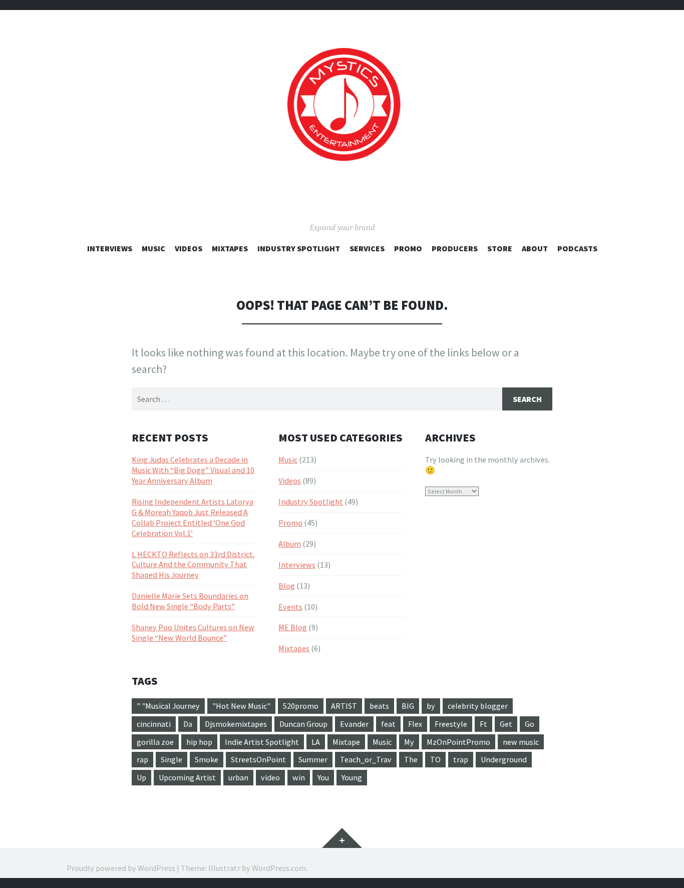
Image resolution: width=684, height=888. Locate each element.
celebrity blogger (478, 706)
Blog (286, 586)
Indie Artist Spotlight (262, 742)
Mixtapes (230, 248)
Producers (455, 248)
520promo (300, 706)
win (298, 777)
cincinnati (154, 724)
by (431, 706)
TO (435, 759)
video (270, 777)
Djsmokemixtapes (236, 724)
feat (388, 724)
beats (379, 706)
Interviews (109, 248)
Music (153, 248)
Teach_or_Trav (366, 759)
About (535, 248)
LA (315, 742)
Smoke (206, 759)
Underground (504, 759)
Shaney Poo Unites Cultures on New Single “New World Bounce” (193, 632)
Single (171, 759)
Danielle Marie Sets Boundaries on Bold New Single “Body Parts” (190, 601)
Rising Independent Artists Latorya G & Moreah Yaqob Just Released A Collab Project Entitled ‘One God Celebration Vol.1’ (192, 517)
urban (238, 777)
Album (289, 544)
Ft (483, 724)
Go (529, 724)
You (323, 777)
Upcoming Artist (187, 777)
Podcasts (577, 248)
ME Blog (292, 627)
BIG (408, 706)
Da (187, 724)
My (409, 742)
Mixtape (346, 742)
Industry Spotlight (298, 248)
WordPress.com (279, 868)
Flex (415, 724)
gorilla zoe (155, 742)
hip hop (199, 742)
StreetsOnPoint (258, 759)
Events (290, 607)
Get (506, 724)
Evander (354, 724)
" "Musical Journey (168, 706)
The (411, 759)
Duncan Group (303, 724)
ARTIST (344, 706)
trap (460, 759)
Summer (312, 759)
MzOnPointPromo (458, 742)
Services (367, 248)
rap (142, 759)
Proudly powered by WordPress (121, 868)
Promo (408, 248)
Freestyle (451, 724)
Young (351, 777)
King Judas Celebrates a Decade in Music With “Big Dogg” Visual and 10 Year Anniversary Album (193, 470)
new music (521, 742)
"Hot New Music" (241, 706)
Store (499, 248)
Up (141, 777)
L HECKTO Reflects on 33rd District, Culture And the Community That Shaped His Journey (193, 564)
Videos (188, 248)
